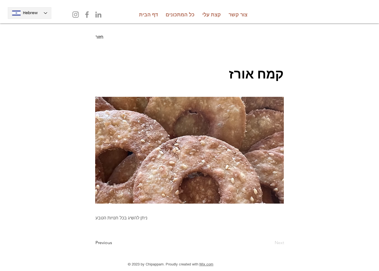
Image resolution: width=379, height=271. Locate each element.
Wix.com (206, 264)
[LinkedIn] (98, 14)
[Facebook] (87, 14)
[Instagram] (75, 14)
